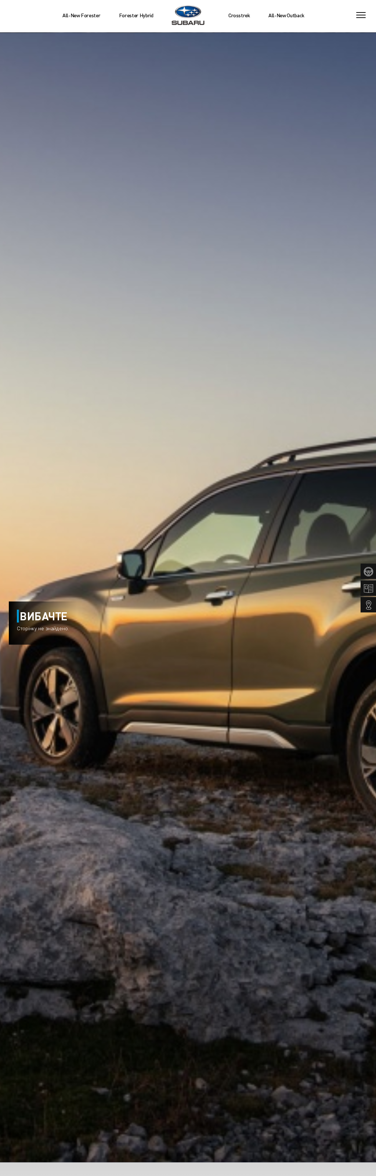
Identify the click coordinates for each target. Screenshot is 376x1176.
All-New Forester (81, 15)
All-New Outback (286, 15)
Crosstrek (239, 15)
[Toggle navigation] (361, 15)
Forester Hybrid (136, 15)
